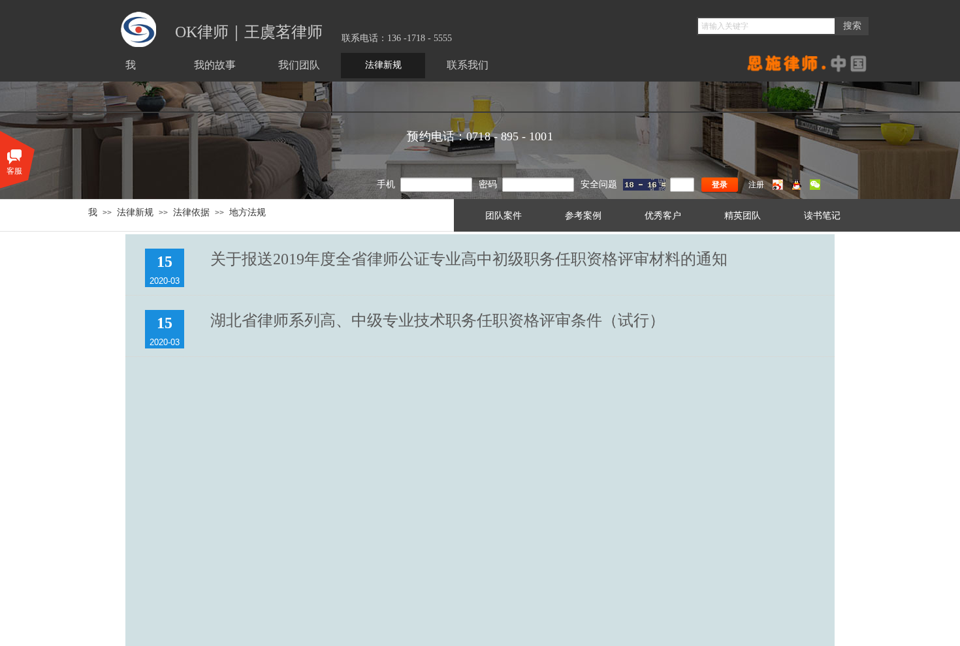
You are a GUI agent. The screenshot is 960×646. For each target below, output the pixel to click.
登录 (720, 184)
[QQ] (796, 187)
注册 (756, 184)
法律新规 (135, 212)
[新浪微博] (778, 187)
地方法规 (247, 212)
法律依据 (191, 212)
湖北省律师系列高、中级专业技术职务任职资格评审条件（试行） (437, 320)
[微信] (815, 187)
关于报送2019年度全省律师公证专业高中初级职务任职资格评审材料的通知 (469, 259)
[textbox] (766, 26)
